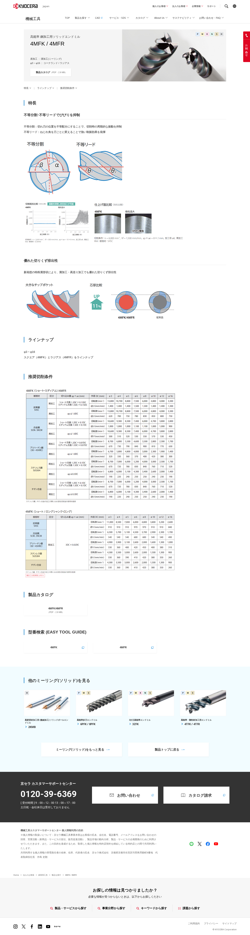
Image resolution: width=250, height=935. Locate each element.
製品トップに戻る (167, 749)
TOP (67, 17)
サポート (211, 6)
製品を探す (56, 875)
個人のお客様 (159, 6)
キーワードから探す (154, 908)
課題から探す (191, 908)
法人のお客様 (178, 6)
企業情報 (196, 6)
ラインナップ (44, 88)
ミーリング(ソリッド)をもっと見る (80, 749)
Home (16, 875)
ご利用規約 (194, 923)
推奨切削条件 (67, 88)
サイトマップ (229, 923)
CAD (97, 17)
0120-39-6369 (49, 794)
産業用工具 (43, 875)
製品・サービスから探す (71, 908)
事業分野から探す (113, 908)
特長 (26, 88)
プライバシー (211, 923)
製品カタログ (50, 72)
